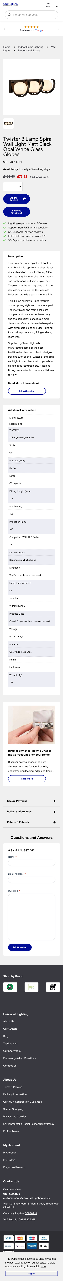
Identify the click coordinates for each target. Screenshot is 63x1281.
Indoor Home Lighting (30, 46)
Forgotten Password (14, 1167)
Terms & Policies (12, 1086)
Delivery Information (15, 1094)
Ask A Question (26, 391)
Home (6, 46)
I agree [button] (31, 1273)
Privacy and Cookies (14, 1116)
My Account (10, 1152)
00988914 (31, 1213)
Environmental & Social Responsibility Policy (28, 1123)
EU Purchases (11, 1131)
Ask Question (19, 947)
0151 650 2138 (11, 1194)
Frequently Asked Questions (19, 1058)
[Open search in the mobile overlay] (31, 14)
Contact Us (9, 1065)
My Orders (9, 1159)
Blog (5, 1036)
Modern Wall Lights (29, 50)
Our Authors (10, 1028)
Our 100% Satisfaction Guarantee (22, 1101)
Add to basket (14, 198)
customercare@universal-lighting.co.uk (26, 1198)
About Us (8, 1021)
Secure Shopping (13, 1109)
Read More (27, 778)
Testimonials (10, 1043)
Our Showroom (12, 1051)
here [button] (43, 1266)
